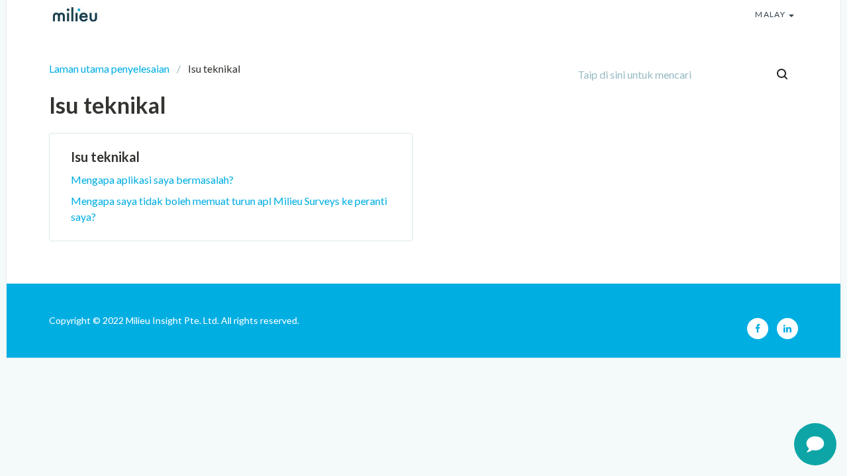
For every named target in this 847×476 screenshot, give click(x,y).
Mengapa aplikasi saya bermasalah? (152, 179)
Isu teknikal (105, 157)
